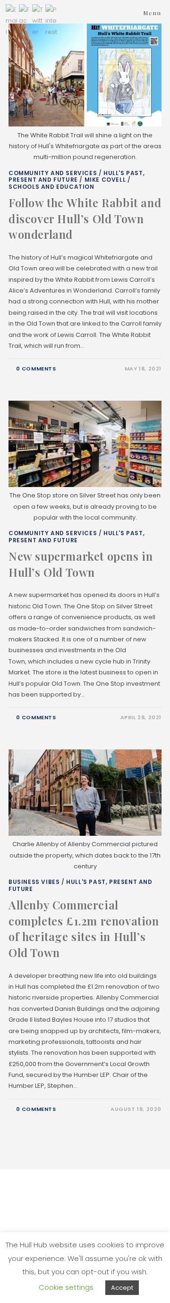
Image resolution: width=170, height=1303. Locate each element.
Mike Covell (105, 180)
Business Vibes (34, 882)
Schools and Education (51, 187)
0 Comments (36, 368)
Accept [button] (122, 1287)
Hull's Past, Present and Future (76, 176)
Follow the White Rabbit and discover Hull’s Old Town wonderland (84, 218)
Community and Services (52, 173)
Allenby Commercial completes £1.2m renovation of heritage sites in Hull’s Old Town (83, 928)
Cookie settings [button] (66, 1287)
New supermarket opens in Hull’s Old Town (80, 564)
